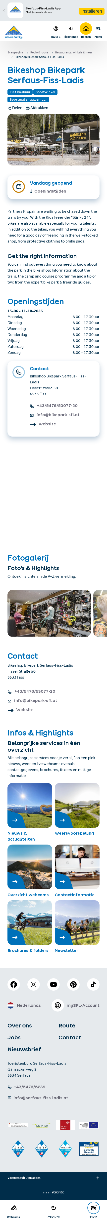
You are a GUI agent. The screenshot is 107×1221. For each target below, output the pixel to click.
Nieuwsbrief (24, 1049)
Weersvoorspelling (74, 833)
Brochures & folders (28, 950)
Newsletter (66, 950)
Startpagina (15, 52)
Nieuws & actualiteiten (21, 836)
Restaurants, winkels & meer (73, 52)
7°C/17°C (53, 1217)
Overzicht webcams (28, 894)
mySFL (55, 36)
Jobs (14, 1037)
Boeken (86, 36)
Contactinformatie (75, 894)
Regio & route (39, 52)
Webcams (13, 1217)
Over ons (19, 1025)
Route (66, 1025)
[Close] (3, 10)
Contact (69, 1037)
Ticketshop (70, 36)
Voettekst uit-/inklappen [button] (24, 1178)
